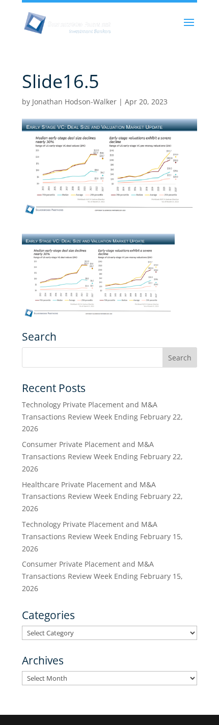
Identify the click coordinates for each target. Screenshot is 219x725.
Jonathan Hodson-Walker (74, 101)
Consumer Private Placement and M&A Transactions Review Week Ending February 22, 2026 (102, 456)
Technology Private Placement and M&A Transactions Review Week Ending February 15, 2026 (102, 536)
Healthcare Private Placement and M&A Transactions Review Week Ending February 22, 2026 (102, 497)
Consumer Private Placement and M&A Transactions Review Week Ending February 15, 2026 (102, 576)
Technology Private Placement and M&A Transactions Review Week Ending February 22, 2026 (102, 417)
